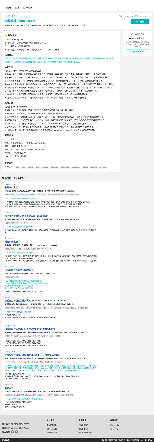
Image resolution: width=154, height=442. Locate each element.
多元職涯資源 (52, 432)
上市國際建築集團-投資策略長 (19, 269)
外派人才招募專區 (85, 432)
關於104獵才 (115, 425)
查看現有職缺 (52, 425)
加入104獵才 (115, 429)
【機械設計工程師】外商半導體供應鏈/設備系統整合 (30, 328)
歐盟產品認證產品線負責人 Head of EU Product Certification (35, 300)
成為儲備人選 (137, 51)
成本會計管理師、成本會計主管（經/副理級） (27, 215)
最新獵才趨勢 (83, 429)
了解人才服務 (52, 429)
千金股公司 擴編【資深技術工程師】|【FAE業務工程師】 (32, 354)
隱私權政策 (5, 440)
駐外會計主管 (11, 187)
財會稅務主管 (11, 241)
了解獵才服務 (83, 425)
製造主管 (9, 387)
